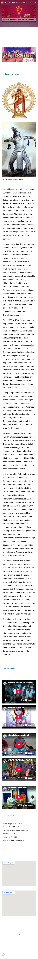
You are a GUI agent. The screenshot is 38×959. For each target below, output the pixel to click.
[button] (2, 2)
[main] (19, 74)
